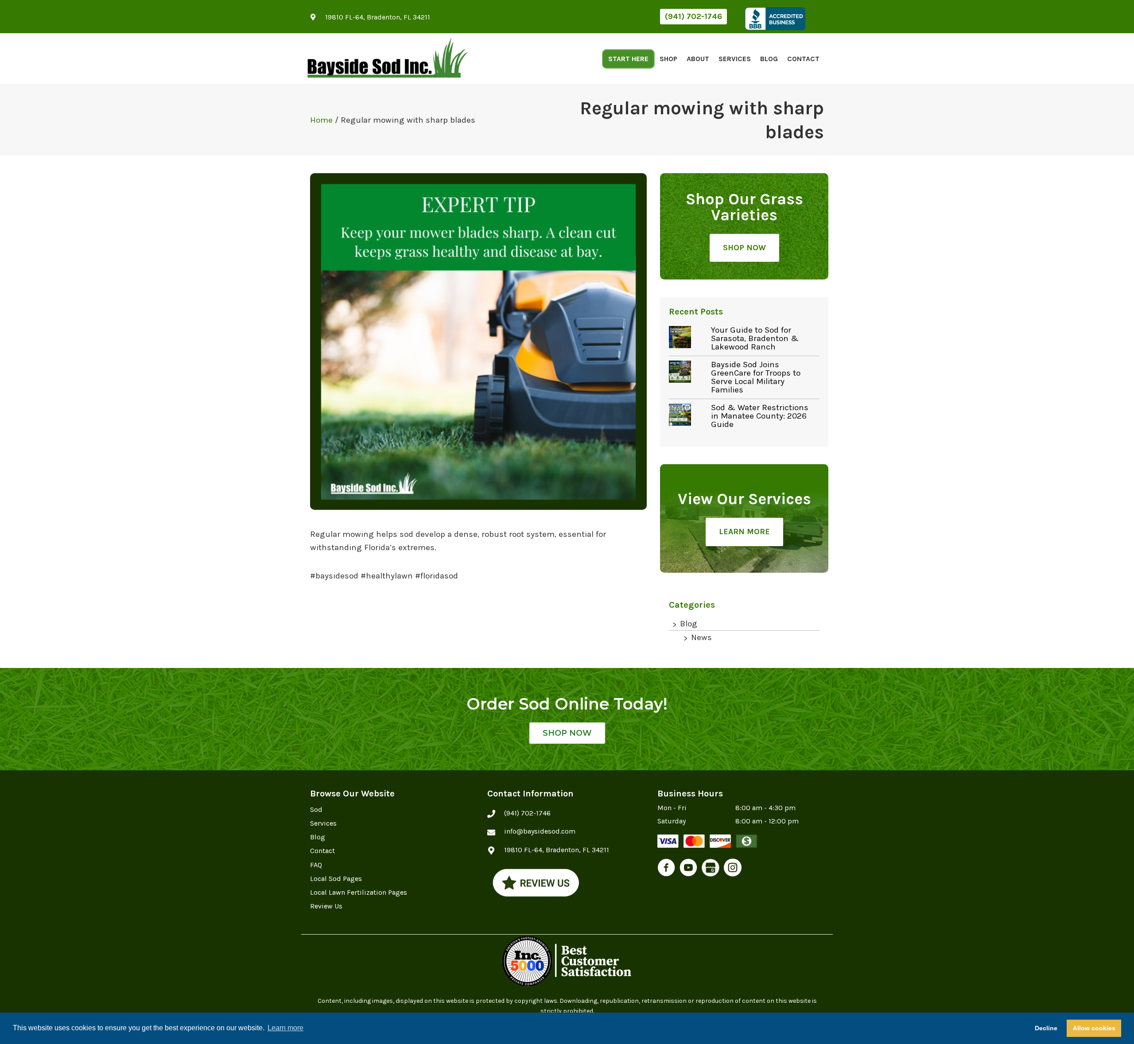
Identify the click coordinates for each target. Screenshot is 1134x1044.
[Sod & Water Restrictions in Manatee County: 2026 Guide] (688, 415)
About (698, 58)
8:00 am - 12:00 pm (767, 821)
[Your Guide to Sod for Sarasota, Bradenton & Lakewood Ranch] (688, 337)
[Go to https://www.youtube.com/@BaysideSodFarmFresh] (688, 869)
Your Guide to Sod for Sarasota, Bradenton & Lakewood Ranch (755, 338)
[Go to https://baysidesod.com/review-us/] (536, 882)
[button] (693, 16)
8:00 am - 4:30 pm (765, 807)
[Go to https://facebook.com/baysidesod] (666, 869)
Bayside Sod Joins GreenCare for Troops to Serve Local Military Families (755, 377)
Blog (769, 58)
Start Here (628, 58)
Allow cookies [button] (1094, 1028)
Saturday (671, 821)
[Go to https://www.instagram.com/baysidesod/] (733, 869)
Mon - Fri (672, 807)
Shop (668, 58)
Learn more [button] (285, 1028)
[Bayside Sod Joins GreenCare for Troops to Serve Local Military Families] (688, 372)
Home (321, 120)
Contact (803, 58)
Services (734, 58)
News (701, 637)
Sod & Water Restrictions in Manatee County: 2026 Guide (759, 416)
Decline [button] (1046, 1028)
